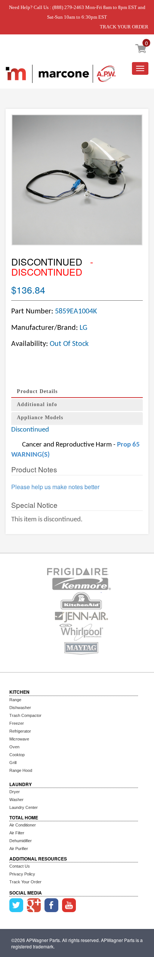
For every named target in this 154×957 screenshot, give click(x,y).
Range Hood (20, 770)
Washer (16, 799)
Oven (14, 747)
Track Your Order (25, 882)
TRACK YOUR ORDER (124, 27)
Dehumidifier (20, 840)
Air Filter (16, 833)
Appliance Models (40, 417)
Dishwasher (20, 707)
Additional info (37, 404)
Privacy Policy (22, 874)
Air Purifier (18, 848)
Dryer (14, 791)
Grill (12, 762)
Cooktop (17, 754)
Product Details (37, 391)
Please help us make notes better (55, 487)
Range (15, 699)
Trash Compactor (25, 715)
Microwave (19, 739)
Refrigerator (20, 731)
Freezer (16, 723)
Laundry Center (23, 807)
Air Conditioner (22, 825)
